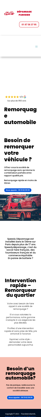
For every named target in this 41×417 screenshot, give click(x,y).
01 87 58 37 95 (29, 24)
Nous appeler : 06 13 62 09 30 (18, 190)
